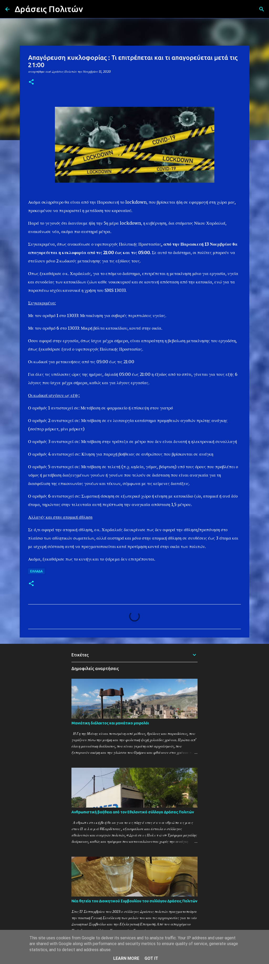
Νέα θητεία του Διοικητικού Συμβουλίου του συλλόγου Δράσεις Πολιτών (134, 901)
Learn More (126, 958)
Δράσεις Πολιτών (49, 9)
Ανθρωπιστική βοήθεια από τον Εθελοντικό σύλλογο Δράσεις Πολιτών (132, 812)
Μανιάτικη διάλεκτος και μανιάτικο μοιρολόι (110, 723)
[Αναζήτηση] (90, 9)
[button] (31, 82)
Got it (151, 958)
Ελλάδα (36, 571)
